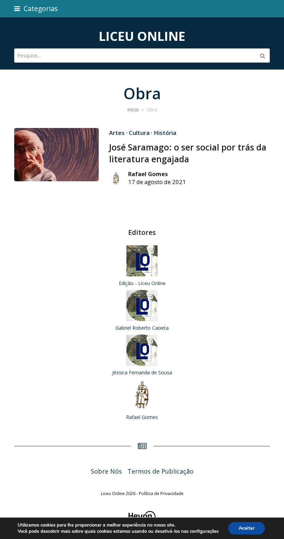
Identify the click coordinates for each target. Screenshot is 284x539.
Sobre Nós (106, 471)
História (165, 133)
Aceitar (247, 528)
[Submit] (262, 55)
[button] (36, 8)
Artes (117, 133)
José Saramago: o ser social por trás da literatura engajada (187, 153)
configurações (204, 531)
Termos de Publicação (160, 471)
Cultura (139, 133)
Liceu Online (142, 36)
